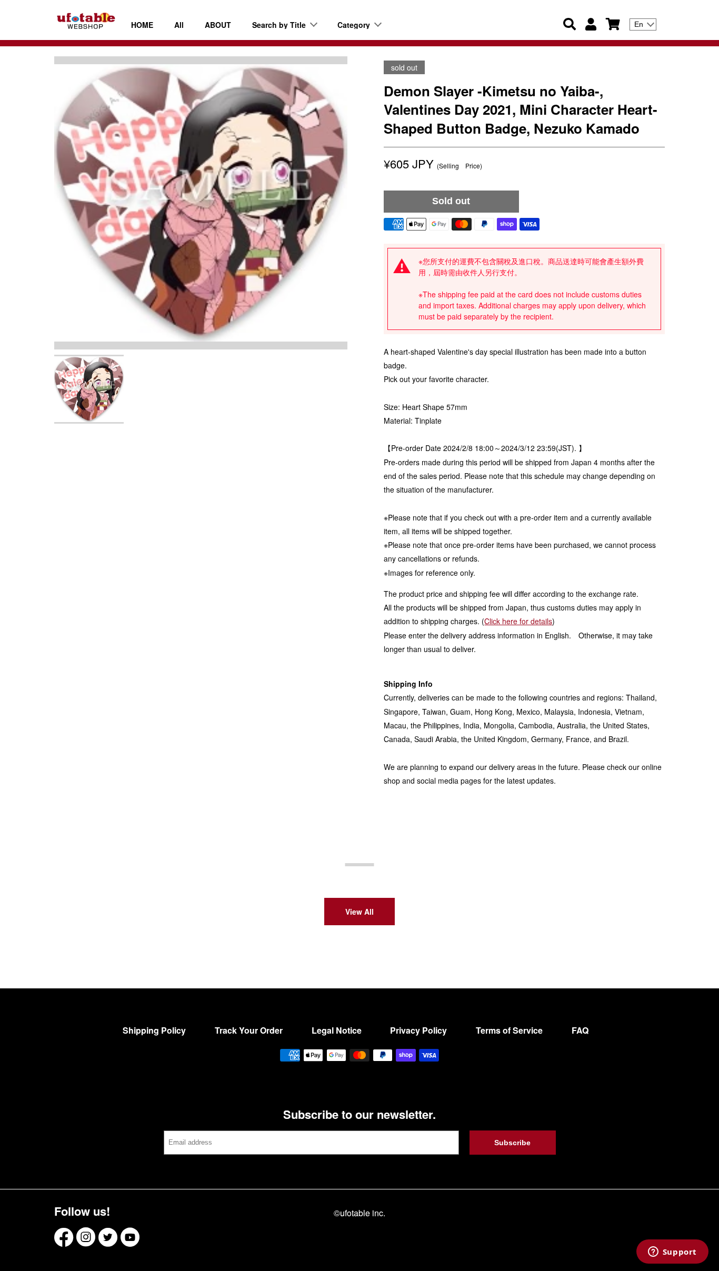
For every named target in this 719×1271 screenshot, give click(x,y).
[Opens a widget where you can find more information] (672, 1252)
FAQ (580, 1030)
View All (359, 911)
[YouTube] (130, 1237)
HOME (142, 24)
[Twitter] (107, 1237)
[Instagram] (85, 1237)
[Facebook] (63, 1237)
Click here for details (518, 621)
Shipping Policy (154, 1030)
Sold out (451, 201)
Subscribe (512, 1142)
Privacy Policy (418, 1030)
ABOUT (218, 24)
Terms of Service (509, 1030)
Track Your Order (249, 1030)
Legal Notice (337, 1030)
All (179, 24)
